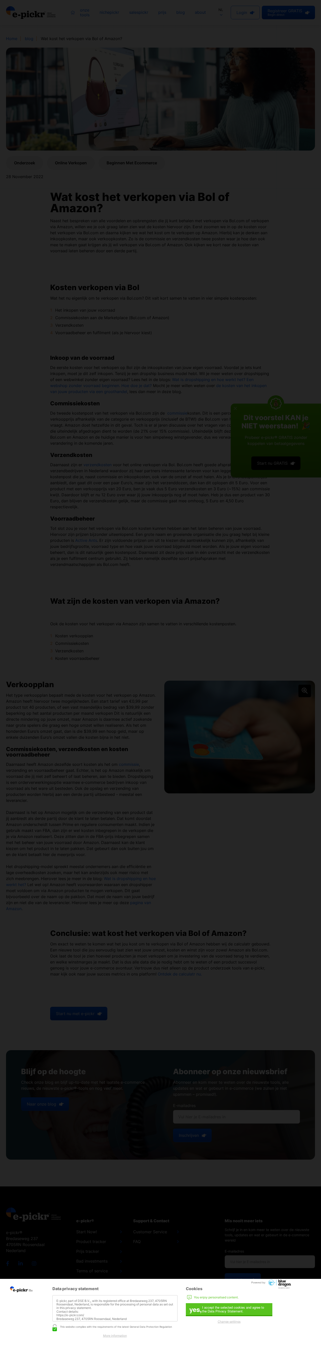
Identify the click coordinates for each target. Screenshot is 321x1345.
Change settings (229, 1321)
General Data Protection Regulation (151, 1326)
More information (115, 1335)
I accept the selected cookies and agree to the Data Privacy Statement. (226, 1309)
